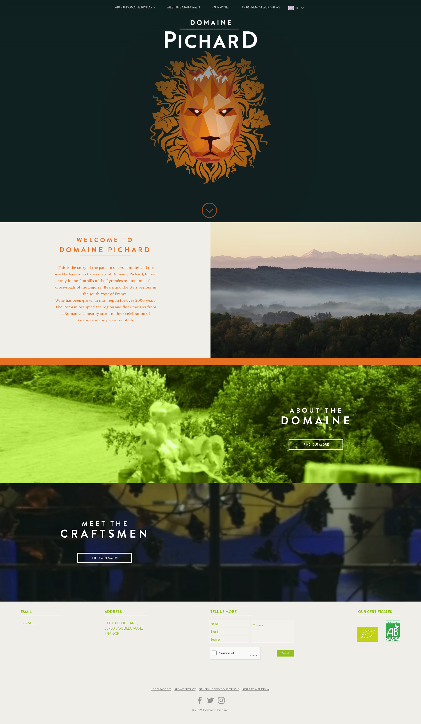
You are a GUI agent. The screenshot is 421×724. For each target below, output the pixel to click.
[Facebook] (199, 700)
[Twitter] (210, 700)
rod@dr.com (30, 623)
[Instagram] (221, 700)
